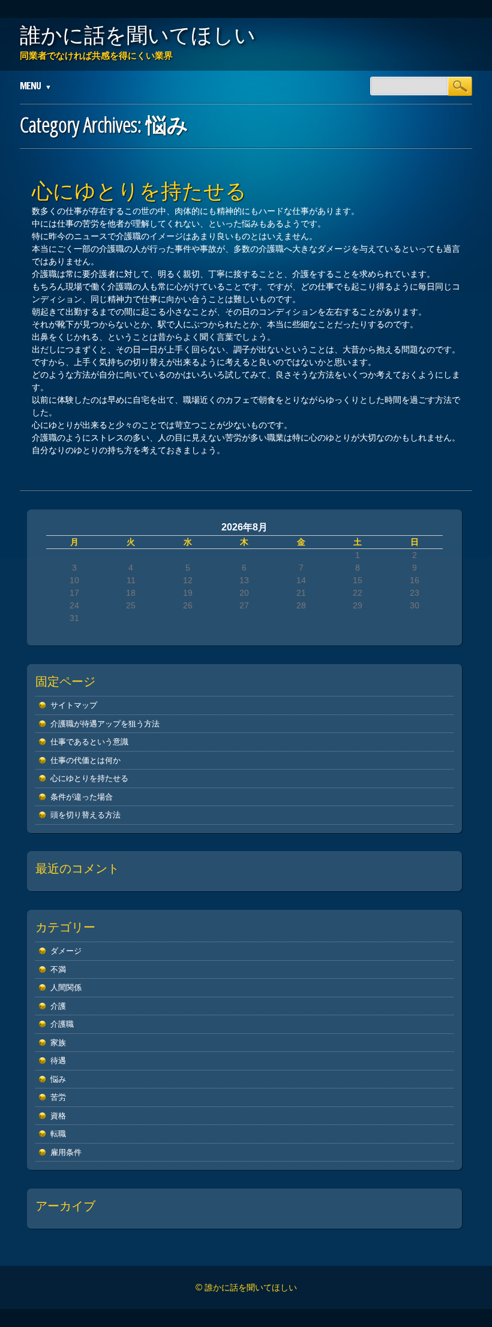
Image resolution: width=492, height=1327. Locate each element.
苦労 (58, 1097)
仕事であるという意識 (89, 741)
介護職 (62, 1024)
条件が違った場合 (81, 796)
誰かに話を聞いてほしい (138, 35)
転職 (58, 1133)
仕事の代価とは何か (85, 760)
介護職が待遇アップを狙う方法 (105, 723)
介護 (58, 1006)
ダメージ (66, 950)
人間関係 (66, 987)
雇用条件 (66, 1152)
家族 (58, 1042)
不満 (58, 969)
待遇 (58, 1060)
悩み (58, 1079)
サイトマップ (73, 705)
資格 (58, 1115)
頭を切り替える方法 (85, 814)
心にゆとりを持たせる (139, 190)
